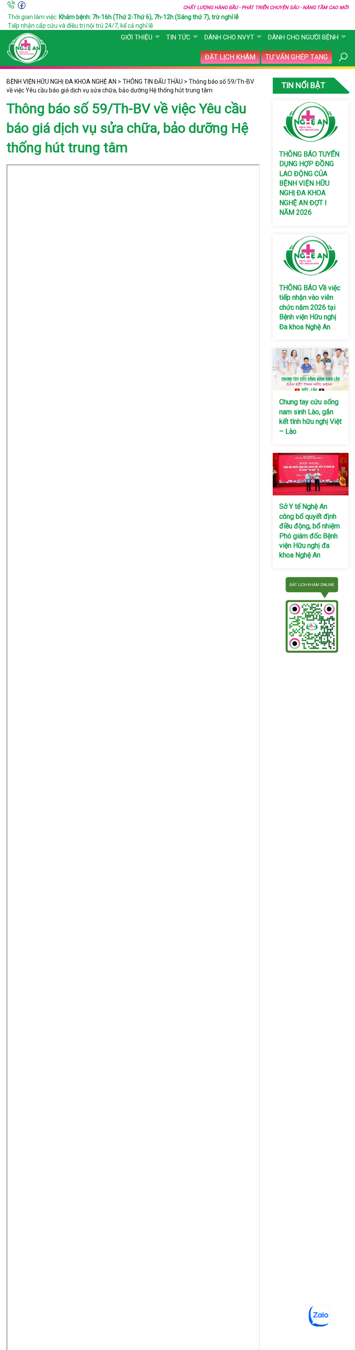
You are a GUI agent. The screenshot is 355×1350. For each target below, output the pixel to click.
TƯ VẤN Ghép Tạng (296, 57)
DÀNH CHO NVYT (229, 37)
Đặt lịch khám (230, 57)
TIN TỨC (178, 37)
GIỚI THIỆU (136, 37)
